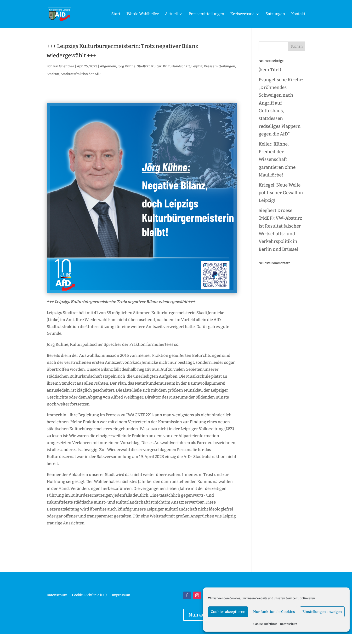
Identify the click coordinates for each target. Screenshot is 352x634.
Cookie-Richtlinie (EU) (89, 595)
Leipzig (197, 66)
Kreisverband (242, 14)
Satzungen (275, 14)
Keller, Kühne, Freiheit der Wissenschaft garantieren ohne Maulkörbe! (277, 159)
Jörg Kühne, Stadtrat (134, 66)
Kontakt (298, 14)
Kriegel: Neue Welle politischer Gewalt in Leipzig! (281, 192)
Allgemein (108, 66)
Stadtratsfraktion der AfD (81, 74)
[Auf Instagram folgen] (197, 595)
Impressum (121, 595)
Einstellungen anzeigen (322, 612)
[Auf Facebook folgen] (187, 595)
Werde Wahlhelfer (143, 14)
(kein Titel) (270, 69)
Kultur (156, 66)
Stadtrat (53, 74)
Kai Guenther (63, 66)
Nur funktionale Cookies (274, 612)
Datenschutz (288, 624)
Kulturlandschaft (176, 66)
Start (115, 14)
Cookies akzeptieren (228, 612)
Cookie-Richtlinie (265, 624)
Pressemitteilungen (206, 14)
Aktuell (171, 14)
